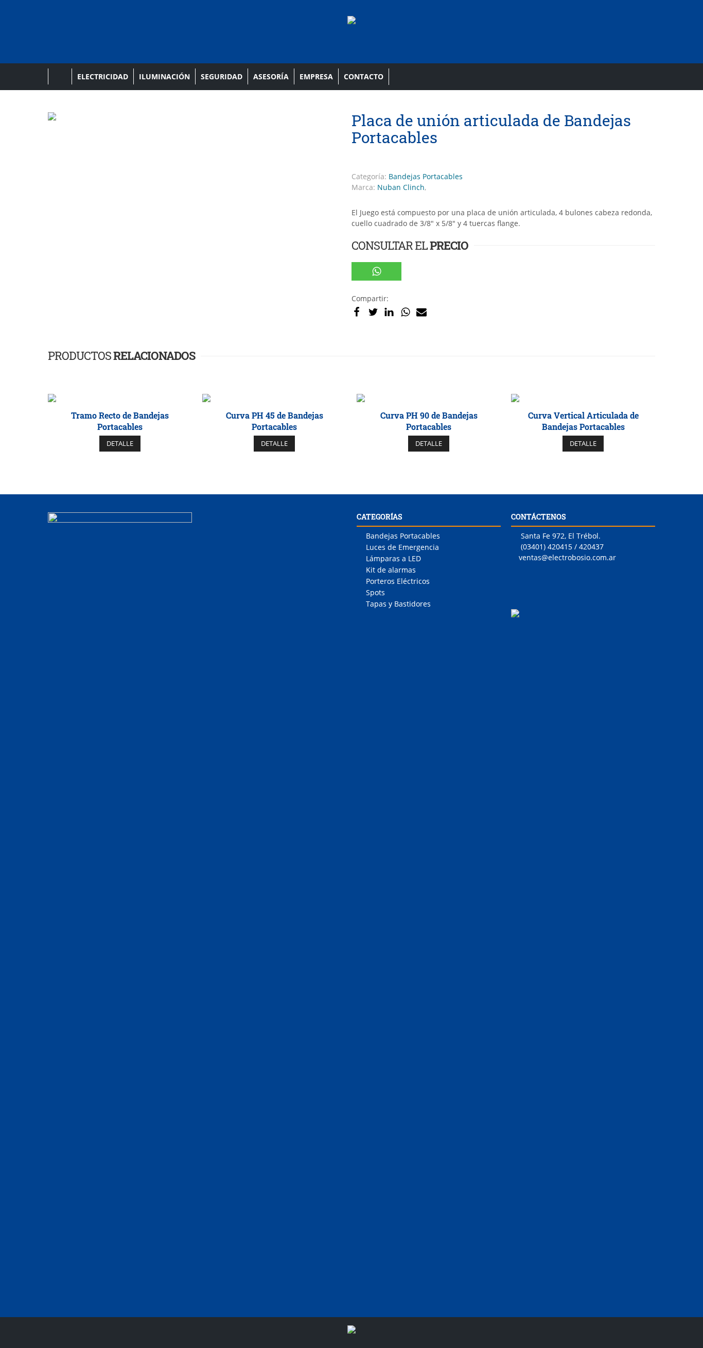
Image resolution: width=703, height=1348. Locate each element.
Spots (375, 592)
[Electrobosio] (351, 27)
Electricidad (102, 76)
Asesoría (271, 76)
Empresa (316, 76)
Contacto (363, 76)
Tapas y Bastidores (398, 604)
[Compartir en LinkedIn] (389, 311)
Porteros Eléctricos (398, 581)
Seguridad (221, 76)
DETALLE (120, 443)
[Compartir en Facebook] (356, 311)
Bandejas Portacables (426, 176)
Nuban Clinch (401, 187)
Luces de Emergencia (402, 547)
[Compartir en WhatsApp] (376, 271)
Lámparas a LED (393, 558)
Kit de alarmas (391, 570)
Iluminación (164, 76)
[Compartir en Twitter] (373, 311)
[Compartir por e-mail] (421, 311)
